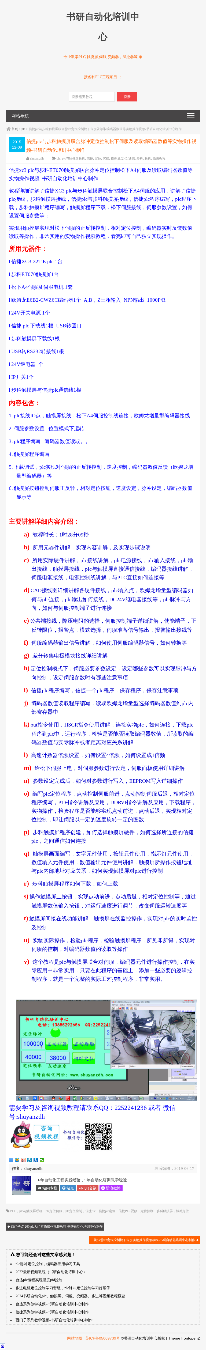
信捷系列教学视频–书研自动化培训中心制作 (52, 1312)
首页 (15, 129)
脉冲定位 (182, 1211)
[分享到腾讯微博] (29, 1160)
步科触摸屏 (165, 1211)
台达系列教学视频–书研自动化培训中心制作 (52, 1304)
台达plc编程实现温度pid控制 (39, 1280)
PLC (13, 1211)
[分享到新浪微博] (23, 1160)
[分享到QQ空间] (17, 1160)
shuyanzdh (37, 158)
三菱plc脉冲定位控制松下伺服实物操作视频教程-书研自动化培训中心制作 (143, 1240)
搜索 (127, 97)
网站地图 (74, 1338)
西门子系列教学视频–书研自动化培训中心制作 (54, 1320)
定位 (98, 158)
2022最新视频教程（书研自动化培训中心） (51, 1272)
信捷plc (90, 1211)
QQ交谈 (90, 1188)
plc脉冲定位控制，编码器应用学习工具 (48, 1264)
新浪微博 (113, 1188)
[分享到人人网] (36, 1160)
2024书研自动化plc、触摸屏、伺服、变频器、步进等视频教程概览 (70, 1296)
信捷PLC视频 (128, 1211)
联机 (148, 158)
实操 (106, 158)
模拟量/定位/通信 (123, 158)
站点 (69, 1188)
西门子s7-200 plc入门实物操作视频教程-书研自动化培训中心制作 (56, 1226)
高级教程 (159, 158)
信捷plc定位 (107, 1211)
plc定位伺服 (54, 1211)
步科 (140, 158)
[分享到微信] (42, 1160)
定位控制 (147, 1211)
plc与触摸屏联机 (73, 158)
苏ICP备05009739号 (102, 1338)
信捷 (90, 158)
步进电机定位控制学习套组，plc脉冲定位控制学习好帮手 (63, 1288)
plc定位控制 (73, 1211)
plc (23, 129)
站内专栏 (49, 1188)
